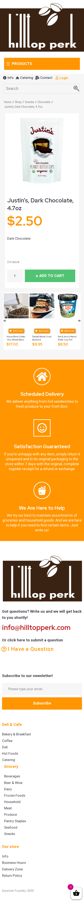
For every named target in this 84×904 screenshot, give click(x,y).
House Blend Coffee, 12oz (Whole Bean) (16, 338)
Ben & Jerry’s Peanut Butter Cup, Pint (67, 338)
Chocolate (44, 102)
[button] (8, 78)
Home (8, 102)
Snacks (29, 102)
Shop (18, 102)
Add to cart (51, 276)
